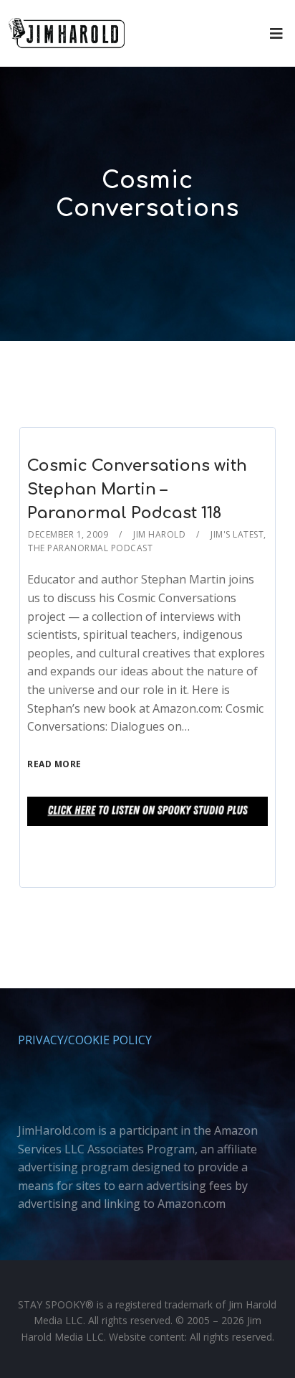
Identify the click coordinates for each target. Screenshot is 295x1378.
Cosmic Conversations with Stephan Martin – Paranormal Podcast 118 (137, 489)
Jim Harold (159, 534)
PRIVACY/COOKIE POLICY (85, 1040)
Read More (54, 764)
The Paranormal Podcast (90, 548)
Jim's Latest (237, 534)
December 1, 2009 (68, 534)
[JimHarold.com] (67, 33)
